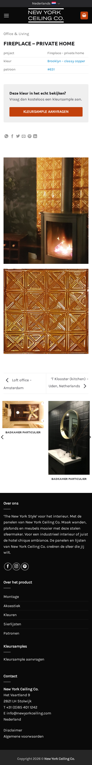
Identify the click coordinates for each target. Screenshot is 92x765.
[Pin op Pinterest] (29, 136)
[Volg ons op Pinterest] (25, 566)
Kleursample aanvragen (46, 111)
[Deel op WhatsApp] (6, 136)
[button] (6, 15)
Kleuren (10, 615)
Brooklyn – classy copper (66, 61)
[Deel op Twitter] (18, 136)
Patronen (11, 633)
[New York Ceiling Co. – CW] (46, 15)
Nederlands (41, 3)
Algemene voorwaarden (24, 736)
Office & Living (16, 33)
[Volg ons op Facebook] (8, 566)
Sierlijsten (12, 624)
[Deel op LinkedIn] (35, 136)
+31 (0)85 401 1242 (21, 707)
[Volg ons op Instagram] (16, 566)
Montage (11, 596)
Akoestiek (12, 606)
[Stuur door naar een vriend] (23, 136)
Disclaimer (13, 730)
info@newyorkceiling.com (29, 713)
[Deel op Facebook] (12, 136)
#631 (51, 69)
